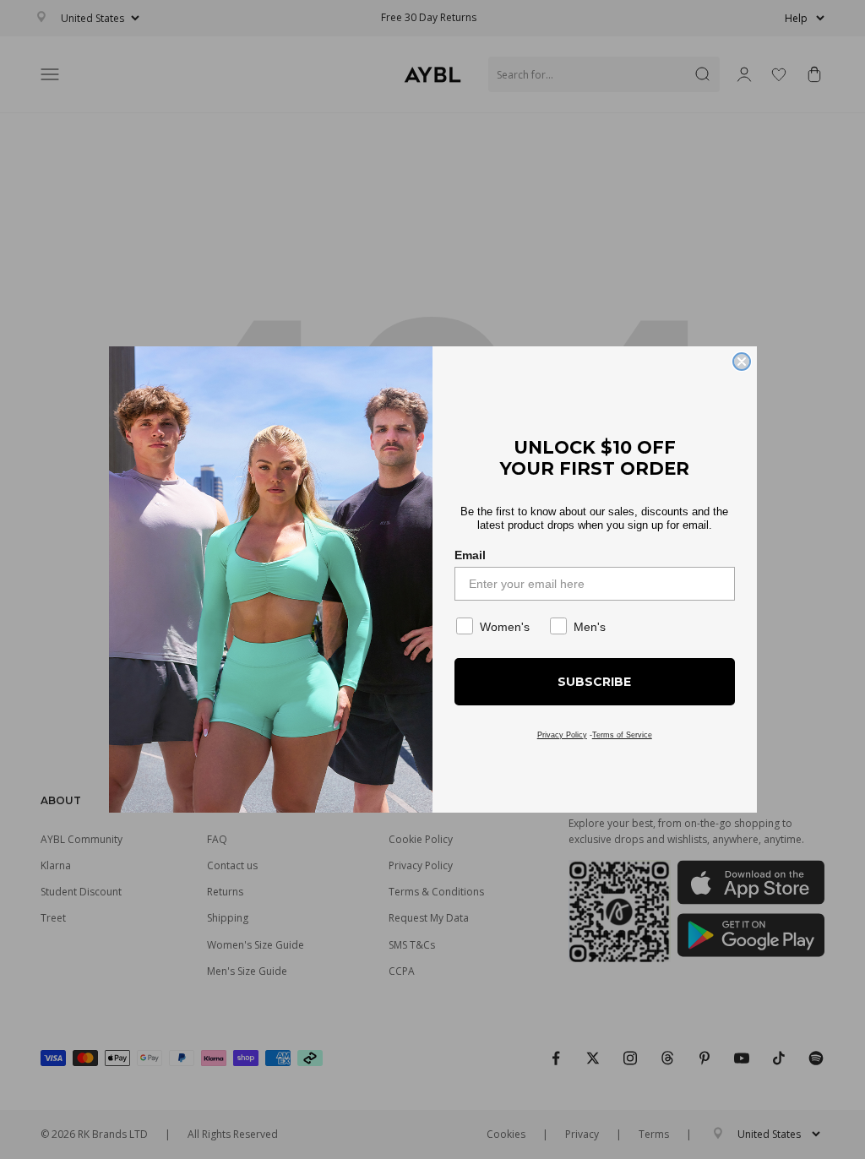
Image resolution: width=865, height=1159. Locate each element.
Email (470, 555)
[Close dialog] (741, 361)
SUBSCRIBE (594, 681)
